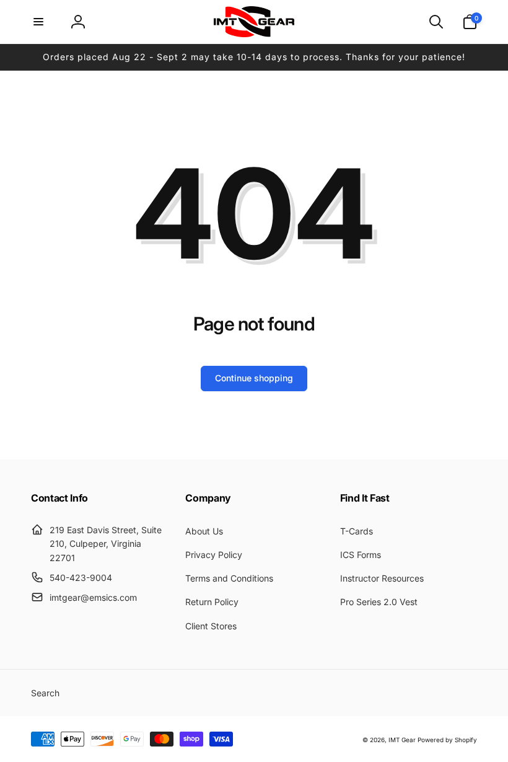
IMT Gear (402, 739)
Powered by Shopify (447, 739)
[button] (38, 21)
